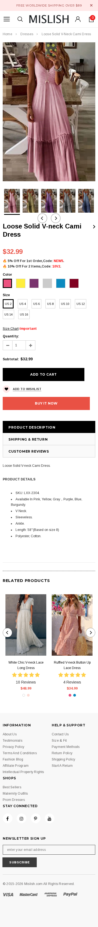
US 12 (80, 303)
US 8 (50, 303)
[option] (49, 111)
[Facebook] (8, 818)
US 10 (65, 303)
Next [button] (55, 218)
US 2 (8, 303)
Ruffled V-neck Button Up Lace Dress (72, 665)
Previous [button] (42, 218)
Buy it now (46, 403)
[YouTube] (49, 818)
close (91, 5)
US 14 (8, 314)
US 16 (24, 314)
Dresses (26, 34)
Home (7, 34)
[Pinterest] (36, 818)
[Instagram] (21, 818)
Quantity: (11, 336)
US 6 (36, 303)
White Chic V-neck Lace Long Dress (26, 665)
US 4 (22, 303)
